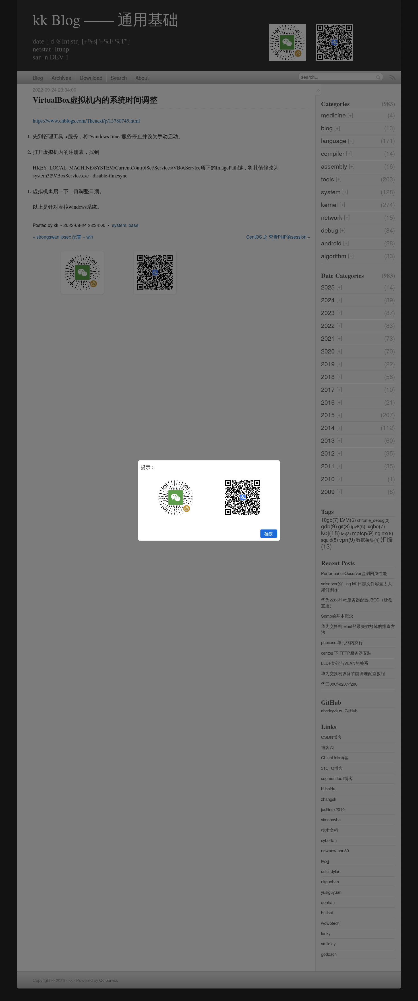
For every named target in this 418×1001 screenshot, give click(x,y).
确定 (268, 533)
